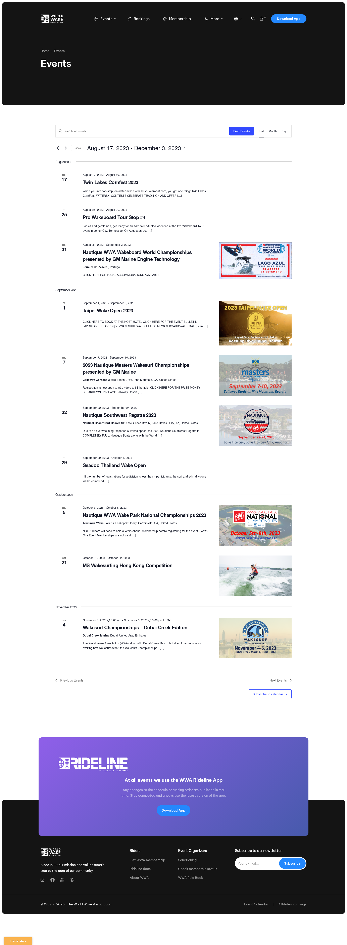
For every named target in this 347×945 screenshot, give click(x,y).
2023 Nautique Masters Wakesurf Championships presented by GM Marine (136, 368)
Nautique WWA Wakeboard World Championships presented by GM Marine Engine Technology (137, 255)
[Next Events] (65, 148)
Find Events (241, 131)
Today (77, 148)
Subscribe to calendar (268, 694)
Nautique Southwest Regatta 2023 (119, 414)
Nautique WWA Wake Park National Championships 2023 (144, 514)
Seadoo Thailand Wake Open (114, 465)
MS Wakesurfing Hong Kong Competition (128, 565)
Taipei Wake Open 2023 (108, 310)
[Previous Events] (57, 148)
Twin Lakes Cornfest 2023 (110, 182)
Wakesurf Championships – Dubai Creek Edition (135, 627)
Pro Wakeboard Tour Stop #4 (114, 217)
